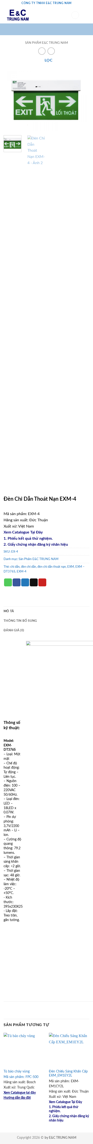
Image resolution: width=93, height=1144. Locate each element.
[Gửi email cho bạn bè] (34, 582)
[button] (75, 15)
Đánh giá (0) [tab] (14, 630)
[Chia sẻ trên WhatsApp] (8, 582)
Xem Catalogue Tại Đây (23, 532)
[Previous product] (51, 51)
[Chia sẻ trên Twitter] (25, 582)
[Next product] (42, 51)
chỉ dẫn (15, 566)
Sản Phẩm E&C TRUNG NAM (46, 42)
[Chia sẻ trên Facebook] (17, 582)
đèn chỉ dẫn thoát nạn (51, 566)
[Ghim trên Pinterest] (42, 582)
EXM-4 (21, 571)
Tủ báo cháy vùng (17, 1071)
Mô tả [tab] (9, 611)
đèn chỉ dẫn (28, 566)
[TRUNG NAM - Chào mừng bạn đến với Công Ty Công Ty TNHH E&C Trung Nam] (34, 15)
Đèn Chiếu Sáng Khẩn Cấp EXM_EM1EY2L (68, 1073)
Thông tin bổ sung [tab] (20, 620)
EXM (70, 566)
